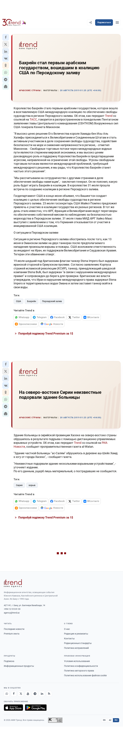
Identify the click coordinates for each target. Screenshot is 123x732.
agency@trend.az (12, 612)
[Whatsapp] (7, 694)
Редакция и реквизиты (76, 633)
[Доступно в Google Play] (36, 707)
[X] (21, 694)
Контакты (69, 638)
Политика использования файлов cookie (85, 675)
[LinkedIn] (42, 694)
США (18, 301)
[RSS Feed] (49, 694)
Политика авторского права (79, 670)
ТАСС (33, 119)
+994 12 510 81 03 (12, 609)
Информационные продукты (19, 666)
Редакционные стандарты (78, 643)
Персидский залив (52, 301)
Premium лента (11, 633)
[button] (6, 37)
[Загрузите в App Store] (13, 707)
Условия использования (77, 661)
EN (104, 720)
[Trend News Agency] (13, 583)
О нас (67, 629)
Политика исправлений (76, 648)
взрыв (32, 485)
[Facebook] (14, 694)
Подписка (9, 661)
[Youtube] (28, 694)
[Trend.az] (14, 22)
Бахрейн (31, 301)
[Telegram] (35, 694)
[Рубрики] (117, 22)
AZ (110, 720)
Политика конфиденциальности (81, 666)
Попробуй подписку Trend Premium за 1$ (45, 333)
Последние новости (14, 629)
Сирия (19, 485)
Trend (108, 115)
